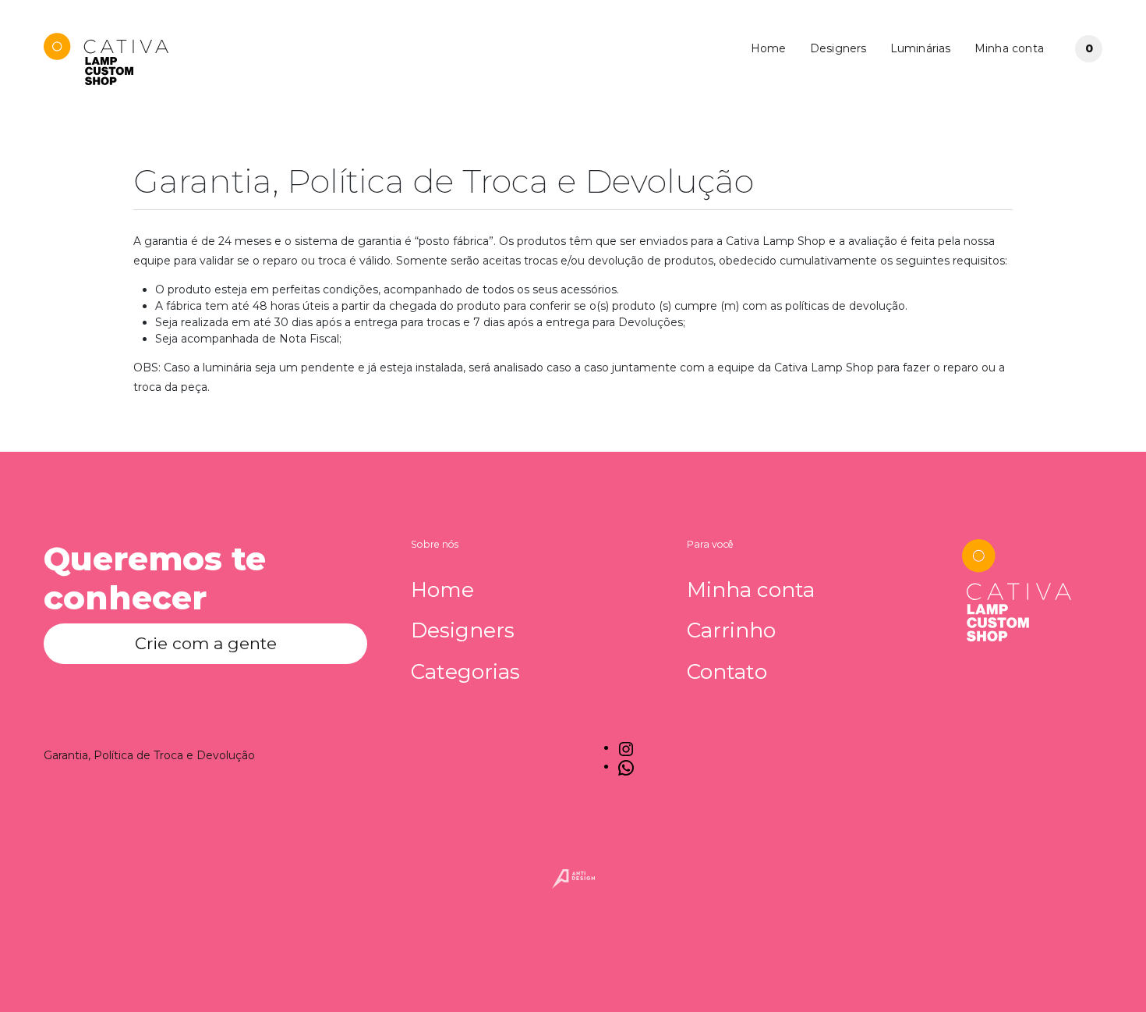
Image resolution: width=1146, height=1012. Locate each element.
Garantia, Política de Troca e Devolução (149, 755)
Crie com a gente (206, 643)
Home (769, 48)
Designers (838, 48)
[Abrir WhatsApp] (1107, 972)
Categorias (465, 671)
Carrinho (731, 630)
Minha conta (1009, 48)
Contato (727, 671)
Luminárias (920, 48)
